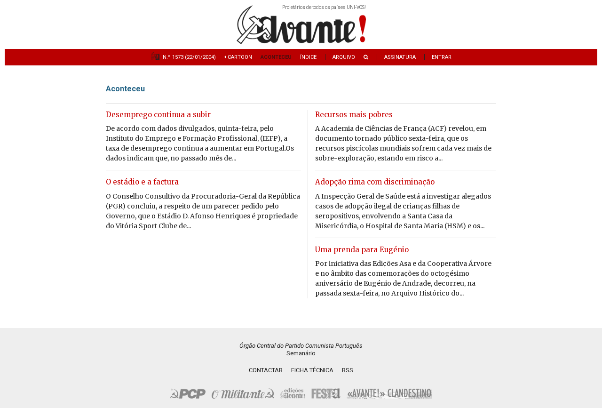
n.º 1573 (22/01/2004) (189, 57)
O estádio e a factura (142, 181)
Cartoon (239, 57)
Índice (308, 57)
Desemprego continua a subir (158, 114)
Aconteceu (276, 57)
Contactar (266, 370)
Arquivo (344, 57)
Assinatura (400, 57)
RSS (347, 370)
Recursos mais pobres (354, 114)
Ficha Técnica (312, 370)
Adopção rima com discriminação (375, 181)
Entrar (442, 57)
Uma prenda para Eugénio (362, 249)
